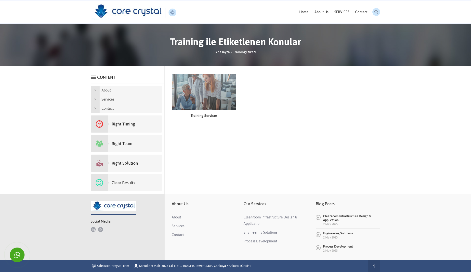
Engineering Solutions (338, 233)
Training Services (204, 115)
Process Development (338, 246)
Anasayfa (222, 52)
